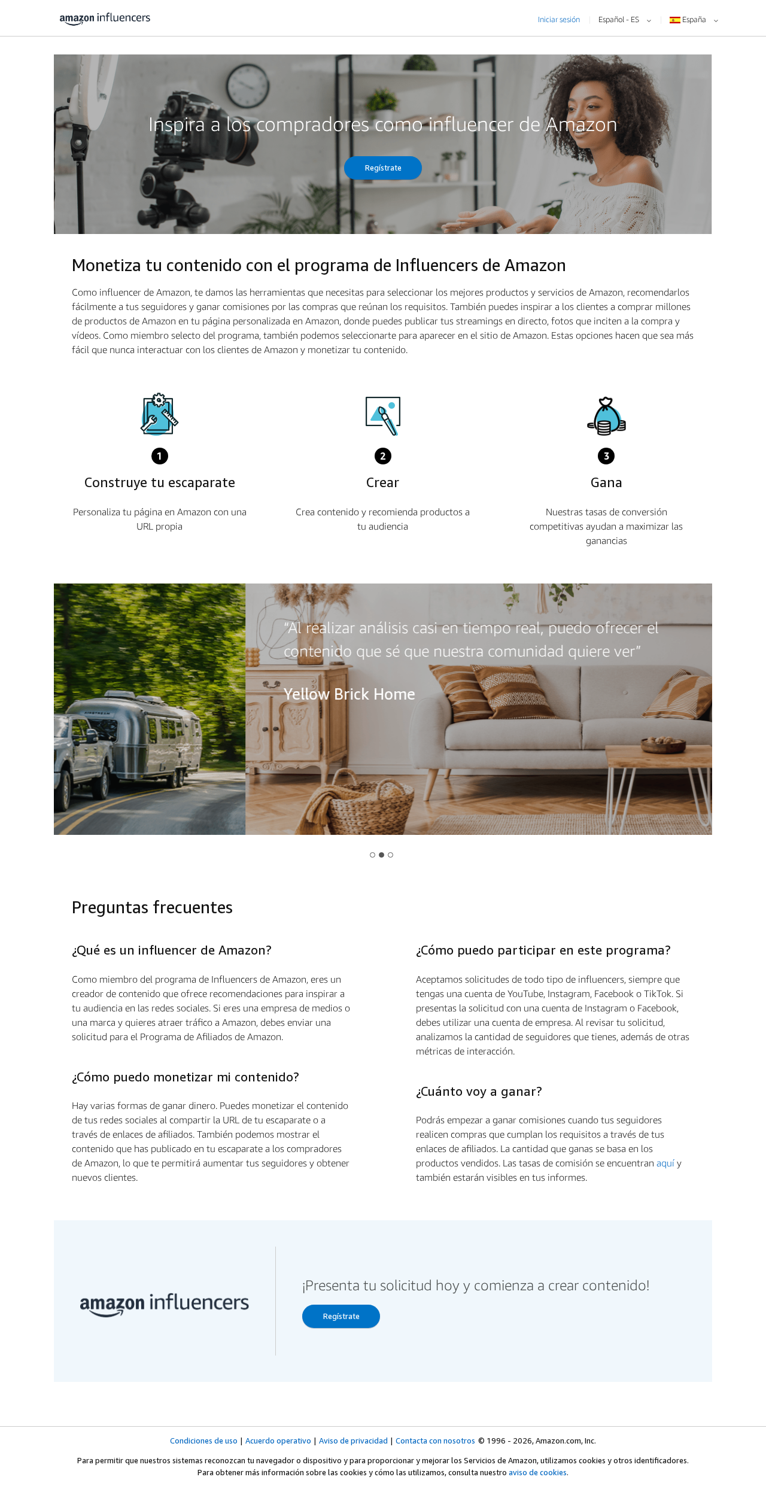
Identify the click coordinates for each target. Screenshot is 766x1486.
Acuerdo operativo (278, 1440)
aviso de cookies (538, 1472)
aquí (665, 1163)
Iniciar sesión (559, 19)
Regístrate (383, 167)
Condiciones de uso (204, 1440)
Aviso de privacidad (353, 1440)
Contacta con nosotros (435, 1440)
